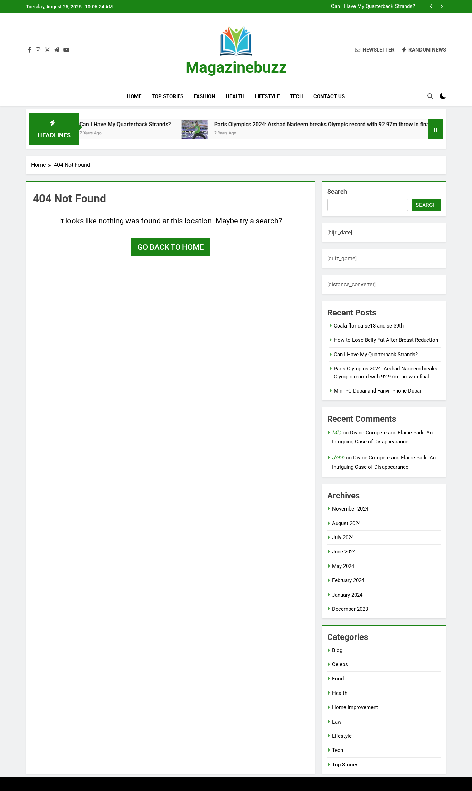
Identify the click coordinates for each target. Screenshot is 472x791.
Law (336, 722)
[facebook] (30, 50)
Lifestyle (267, 96)
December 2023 (350, 609)
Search (337, 191)
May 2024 (343, 566)
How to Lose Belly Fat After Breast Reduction (386, 340)
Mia (336, 432)
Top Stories (167, 96)
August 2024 (346, 523)
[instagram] (38, 50)
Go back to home (171, 247)
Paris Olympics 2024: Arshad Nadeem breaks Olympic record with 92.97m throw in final (306, 124)
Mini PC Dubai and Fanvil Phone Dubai (377, 391)
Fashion (204, 96)
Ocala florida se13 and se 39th (369, 326)
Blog (337, 650)
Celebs (340, 664)
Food (338, 678)
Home (134, 96)
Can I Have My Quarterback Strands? (373, 6)
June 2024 (344, 552)
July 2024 (343, 537)
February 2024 (348, 580)
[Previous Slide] (431, 6)
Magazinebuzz (236, 67)
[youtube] (66, 50)
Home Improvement (355, 707)
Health (235, 96)
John (338, 457)
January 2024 (347, 595)
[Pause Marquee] (435, 129)
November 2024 (350, 509)
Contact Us (329, 96)
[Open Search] (430, 96)
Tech (296, 96)
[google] (56, 50)
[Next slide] (441, 6)
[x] (47, 50)
